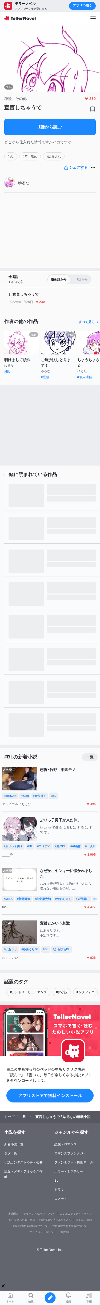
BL (56, 1180)
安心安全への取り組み (22, 1219)
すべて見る (87, 322)
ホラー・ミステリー (68, 1171)
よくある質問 (84, 1219)
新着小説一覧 (13, 1144)
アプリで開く (82, 5)
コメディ (60, 1199)
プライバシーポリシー (42, 1232)
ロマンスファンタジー (70, 1153)
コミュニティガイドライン (76, 1213)
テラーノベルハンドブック (39, 1213)
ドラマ (59, 1189)
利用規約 (14, 1213)
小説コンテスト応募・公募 (23, 1162)
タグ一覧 (10, 1153)
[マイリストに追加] (92, 109)
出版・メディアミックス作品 (23, 1174)
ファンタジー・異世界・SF (74, 1162)
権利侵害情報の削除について (30, 1226)
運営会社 (65, 1232)
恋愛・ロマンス (65, 1144)
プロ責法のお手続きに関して (69, 1226)
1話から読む (50, 127)
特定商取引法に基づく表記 (55, 1219)
